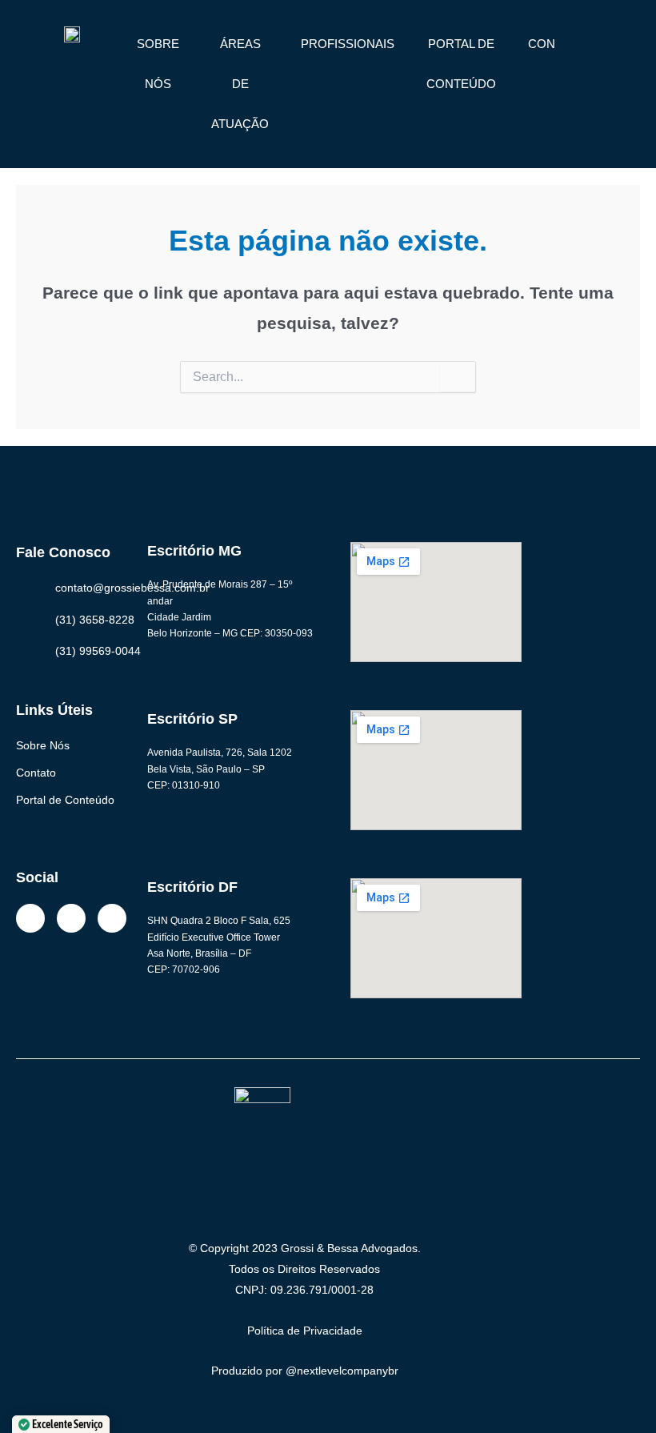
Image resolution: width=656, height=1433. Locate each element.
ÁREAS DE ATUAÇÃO (240, 83)
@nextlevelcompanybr (342, 1370)
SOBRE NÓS (158, 63)
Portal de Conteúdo (65, 799)
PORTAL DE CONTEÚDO (461, 63)
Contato (36, 772)
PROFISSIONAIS (347, 43)
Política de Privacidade (304, 1330)
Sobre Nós (43, 745)
